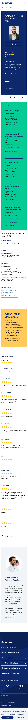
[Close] (26, 709)
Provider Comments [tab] (9, 368)
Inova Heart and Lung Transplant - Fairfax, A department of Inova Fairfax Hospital (14, 135)
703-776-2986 (13, 151)
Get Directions (9, 147)
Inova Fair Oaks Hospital (8, 293)
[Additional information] (13, 61)
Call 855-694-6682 (13, 652)
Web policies (5, 695)
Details (17, 147)
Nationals (7, 688)
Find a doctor (9, 7)
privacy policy (21, 714)
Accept (7, 717)
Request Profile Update (19, 97)
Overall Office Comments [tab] (11, 372)
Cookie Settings (20, 717)
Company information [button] (10, 673)
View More (7, 536)
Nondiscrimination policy (8, 699)
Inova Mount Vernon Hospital (9, 297)
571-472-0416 (12, 174)
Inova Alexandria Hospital (8, 290)
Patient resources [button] (8, 658)
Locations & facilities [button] (9, 663)
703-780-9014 (13, 223)
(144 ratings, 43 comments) (12, 57)
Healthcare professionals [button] (11, 668)
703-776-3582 (13, 122)
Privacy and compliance (8, 702)
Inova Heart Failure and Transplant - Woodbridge (13, 208)
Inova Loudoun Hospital (8, 295)
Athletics (21, 688)
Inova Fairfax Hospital (7, 292)
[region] (14, 714)
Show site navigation (24, 3)
